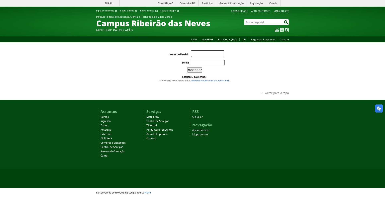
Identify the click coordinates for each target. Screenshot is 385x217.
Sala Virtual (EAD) (227, 39)
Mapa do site (281, 10)
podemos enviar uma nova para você (210, 80)
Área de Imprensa (156, 134)
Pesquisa (105, 129)
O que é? (197, 117)
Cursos (104, 117)
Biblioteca (106, 138)
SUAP (193, 39)
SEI (244, 39)
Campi (104, 155)
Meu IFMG (207, 39)
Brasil (109, 3)
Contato (284, 39)
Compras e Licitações (113, 142)
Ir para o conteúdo (106, 10)
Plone (148, 192)
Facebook (282, 30)
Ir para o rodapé (169, 10)
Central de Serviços (111, 147)
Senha (185, 62)
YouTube (277, 30)
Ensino (104, 125)
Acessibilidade (239, 10)
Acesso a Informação (112, 151)
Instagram (287, 30)
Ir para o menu (128, 10)
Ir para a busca (148, 10)
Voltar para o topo (277, 93)
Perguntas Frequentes (262, 39)
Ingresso (105, 121)
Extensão (105, 134)
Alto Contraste (260, 10)
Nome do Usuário (179, 54)
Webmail (151, 125)
